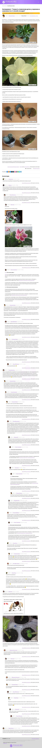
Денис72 (10, 185)
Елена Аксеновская (16, 421)
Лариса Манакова (14, 321)
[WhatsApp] (18, 171)
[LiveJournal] (13, 171)
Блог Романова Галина (11, 5)
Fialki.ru (29, 740)
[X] (11, 171)
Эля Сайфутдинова (16, 563)
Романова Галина (12, 305)
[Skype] (19, 171)
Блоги (6, 5)
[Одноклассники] (8, 171)
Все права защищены (35, 738)
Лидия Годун (11, 179)
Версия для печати (36, 168)
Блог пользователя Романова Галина (13, 166)
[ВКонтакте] (7, 171)
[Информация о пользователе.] (3, 16)
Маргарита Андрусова (13, 650)
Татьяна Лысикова (14, 392)
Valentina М (16, 437)
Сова (6, 272)
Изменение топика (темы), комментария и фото (26, 280)
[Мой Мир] (10, 171)
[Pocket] (15, 171)
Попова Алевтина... (12, 370)
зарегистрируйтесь (26, 166)
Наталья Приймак (16, 512)
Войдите (21, 166)
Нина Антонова (16, 500)
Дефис (6, 274)
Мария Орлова (11, 728)
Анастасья (12, 204)
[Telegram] (21, 171)
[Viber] (16, 171)
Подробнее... (31, 13)
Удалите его (5, 743)
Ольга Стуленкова (14, 269)
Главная (3, 5)
